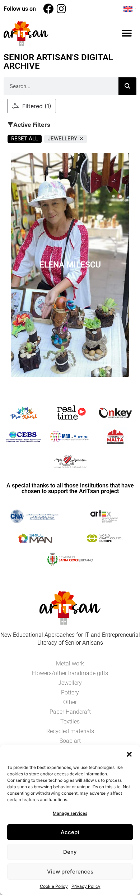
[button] (129, 753)
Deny (70, 851)
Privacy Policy (86, 886)
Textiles (70, 721)
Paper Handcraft (70, 711)
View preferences (70, 871)
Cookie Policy (54, 886)
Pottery (70, 692)
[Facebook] (48, 9)
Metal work (70, 663)
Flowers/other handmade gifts (70, 673)
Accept (70, 832)
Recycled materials (70, 731)
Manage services (70, 813)
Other (70, 702)
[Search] (127, 86)
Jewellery (70, 682)
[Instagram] (61, 9)
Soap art (70, 740)
